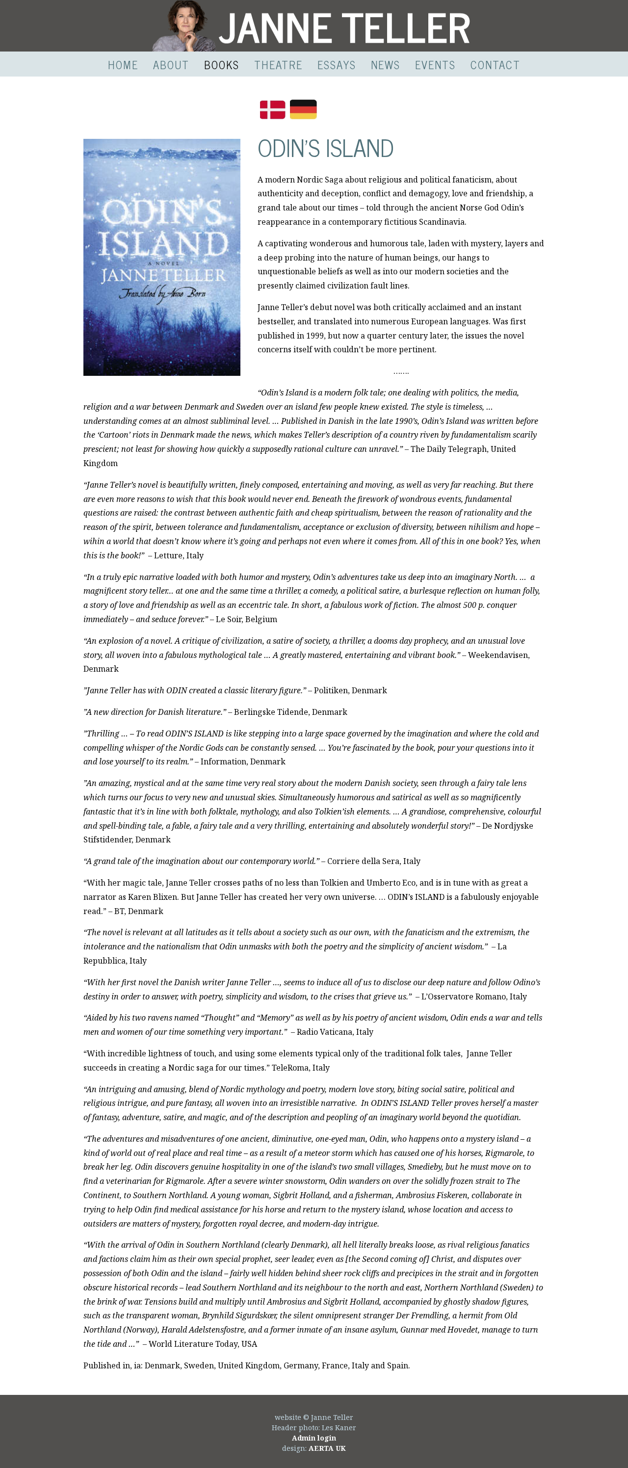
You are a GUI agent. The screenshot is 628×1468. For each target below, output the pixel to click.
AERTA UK (327, 1448)
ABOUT (171, 64)
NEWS (385, 64)
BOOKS (221, 64)
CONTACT (496, 64)
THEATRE (278, 64)
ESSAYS (336, 64)
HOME (123, 64)
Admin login (314, 1437)
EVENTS (435, 64)
